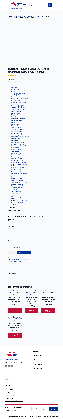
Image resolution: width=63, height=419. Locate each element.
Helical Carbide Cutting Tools (33, 16)
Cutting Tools (18, 16)
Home (10, 16)
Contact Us (8, 385)
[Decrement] (9, 252)
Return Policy (9, 395)
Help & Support (10, 392)
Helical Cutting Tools (15, 261)
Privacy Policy (9, 398)
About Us (8, 382)
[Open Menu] (24, 5)
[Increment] (14, 252)
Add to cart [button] (15, 310)
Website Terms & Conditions (14, 401)
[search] (50, 5)
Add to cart (23, 252)
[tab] (12, 274)
